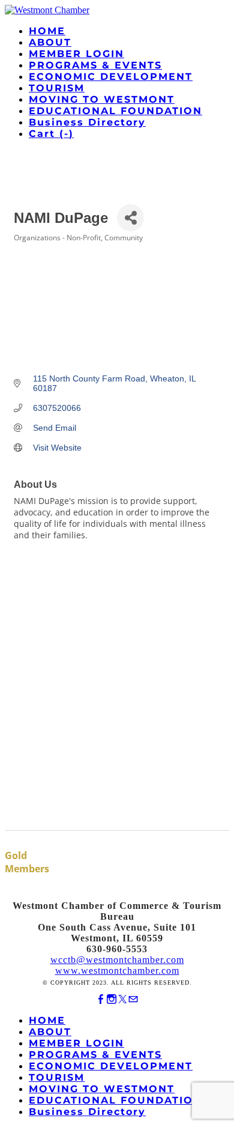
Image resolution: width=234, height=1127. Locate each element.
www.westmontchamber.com (117, 970)
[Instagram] (111, 999)
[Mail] (133, 999)
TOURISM (57, 88)
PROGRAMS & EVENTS (95, 65)
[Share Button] (130, 217)
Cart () (51, 133)
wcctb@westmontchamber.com (117, 960)
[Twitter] (122, 999)
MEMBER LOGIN (76, 53)
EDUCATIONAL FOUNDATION (115, 111)
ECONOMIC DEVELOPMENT (111, 76)
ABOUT (50, 42)
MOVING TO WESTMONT (102, 99)
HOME (47, 31)
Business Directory (87, 122)
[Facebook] (101, 999)
